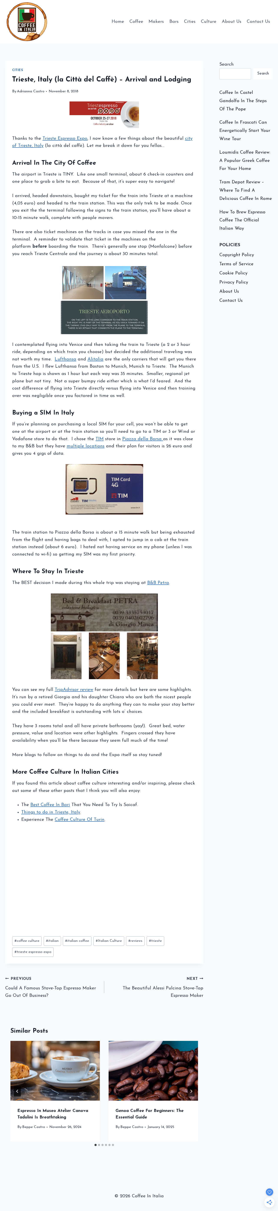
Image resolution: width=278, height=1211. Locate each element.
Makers (156, 21)
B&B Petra (158, 583)
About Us (231, 21)
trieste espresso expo (33, 952)
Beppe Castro (33, 1127)
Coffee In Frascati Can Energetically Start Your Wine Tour (244, 130)
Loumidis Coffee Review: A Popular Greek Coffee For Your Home (244, 160)
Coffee (136, 21)
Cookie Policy (233, 273)
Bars (174, 21)
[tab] (95, 1145)
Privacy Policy (233, 282)
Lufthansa (65, 359)
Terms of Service (236, 264)
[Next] (191, 1091)
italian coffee (77, 941)
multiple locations (85, 446)
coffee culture (27, 941)
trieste (155, 941)
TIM (100, 439)
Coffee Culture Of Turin (79, 819)
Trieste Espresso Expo (65, 138)
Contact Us (258, 21)
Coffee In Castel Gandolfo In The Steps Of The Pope (243, 100)
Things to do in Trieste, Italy (50, 812)
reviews (135, 941)
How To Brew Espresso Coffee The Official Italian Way (242, 220)
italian (52, 941)
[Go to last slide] (17, 1091)
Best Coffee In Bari (50, 805)
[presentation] (55, 1071)
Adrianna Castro (30, 91)
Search (226, 64)
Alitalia (95, 359)
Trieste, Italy (30, 145)
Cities (189, 21)
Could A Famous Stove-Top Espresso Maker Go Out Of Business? (50, 987)
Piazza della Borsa (142, 439)
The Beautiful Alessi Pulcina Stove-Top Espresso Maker (163, 987)
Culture (208, 21)
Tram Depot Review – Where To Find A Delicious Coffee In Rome (245, 190)
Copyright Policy (236, 255)
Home (118, 21)
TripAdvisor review (74, 689)
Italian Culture (109, 941)
